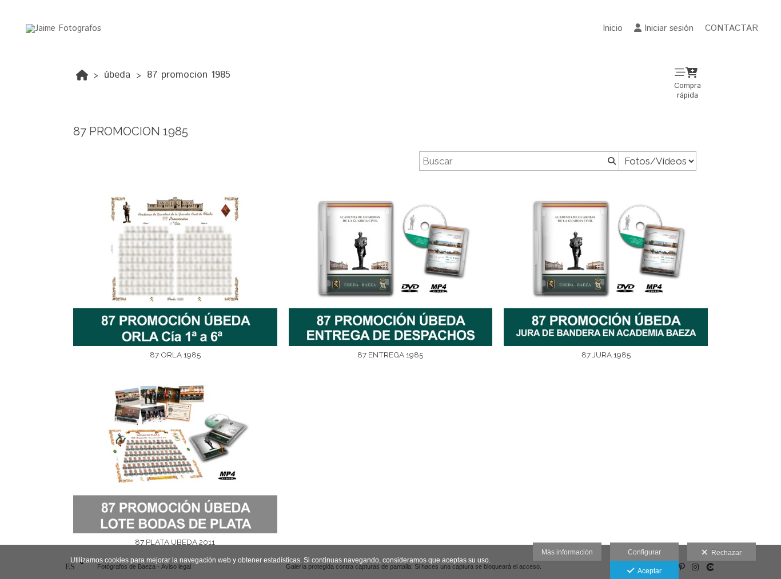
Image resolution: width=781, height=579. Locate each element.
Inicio (613, 28)
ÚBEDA (117, 75)
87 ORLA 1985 (175, 354)
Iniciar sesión (669, 28)
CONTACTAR (731, 28)
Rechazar (725, 553)
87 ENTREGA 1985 (390, 354)
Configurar (644, 552)
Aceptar (648, 571)
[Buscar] (610, 161)
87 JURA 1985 (606, 354)
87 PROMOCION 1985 (188, 75)
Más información (567, 552)
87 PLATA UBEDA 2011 (175, 541)
